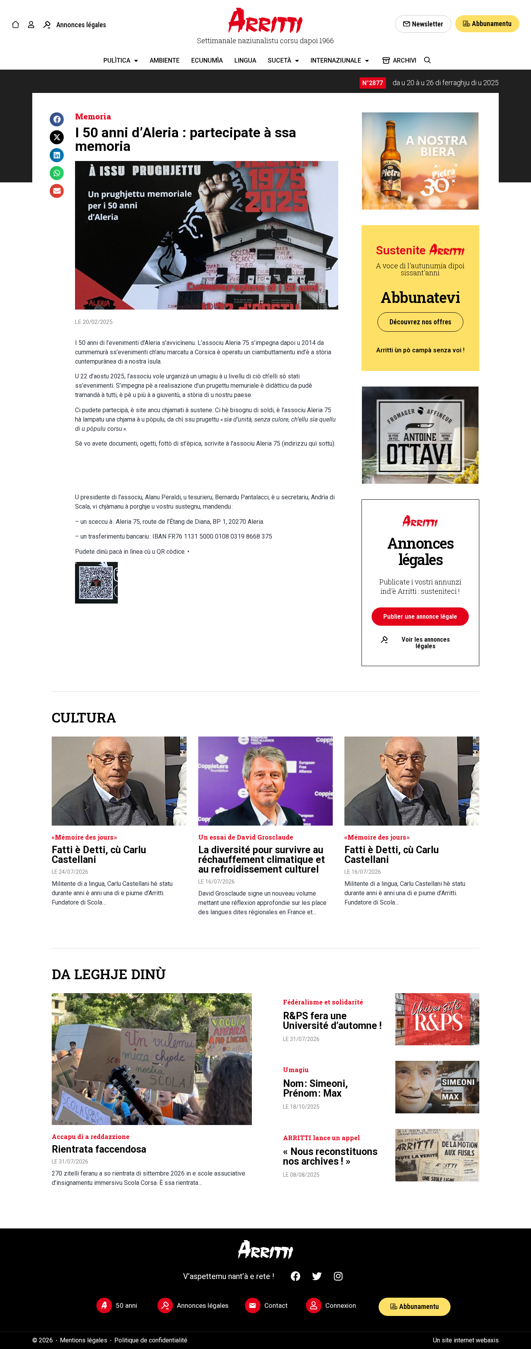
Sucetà (279, 60)
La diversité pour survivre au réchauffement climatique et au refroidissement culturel (261, 859)
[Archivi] (386, 60)
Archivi (404, 60)
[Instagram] (338, 1276)
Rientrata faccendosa (99, 1149)
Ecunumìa (207, 60)
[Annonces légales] (47, 24)
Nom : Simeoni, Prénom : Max (315, 1088)
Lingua (245, 60)
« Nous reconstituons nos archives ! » (330, 1156)
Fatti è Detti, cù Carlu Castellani (99, 854)
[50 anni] (104, 1305)
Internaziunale (336, 60)
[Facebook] (295, 1276)
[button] (57, 119)
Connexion (340, 1305)
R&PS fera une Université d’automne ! (332, 1020)
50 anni (126, 1305)
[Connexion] (313, 1305)
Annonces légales (81, 25)
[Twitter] (317, 1276)
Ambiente (165, 60)
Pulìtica (116, 60)
